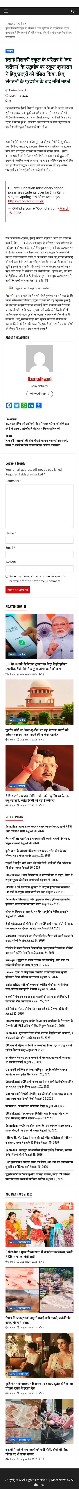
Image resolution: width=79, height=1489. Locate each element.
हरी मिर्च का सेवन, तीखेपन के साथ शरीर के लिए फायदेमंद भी (36, 1008)
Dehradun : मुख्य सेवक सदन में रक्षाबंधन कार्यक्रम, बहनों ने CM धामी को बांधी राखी (39, 1254)
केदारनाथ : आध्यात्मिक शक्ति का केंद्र (25, 1106)
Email (10, 548)
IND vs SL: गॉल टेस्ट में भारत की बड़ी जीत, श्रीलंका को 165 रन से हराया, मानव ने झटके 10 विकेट (39, 1139)
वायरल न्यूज (23, 1373)
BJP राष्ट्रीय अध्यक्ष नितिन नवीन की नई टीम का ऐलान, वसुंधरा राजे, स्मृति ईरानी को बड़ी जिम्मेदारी (37, 798)
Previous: (37, 423)
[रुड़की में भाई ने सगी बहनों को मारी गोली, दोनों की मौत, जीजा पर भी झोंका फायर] (39, 1421)
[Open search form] (72, 11)
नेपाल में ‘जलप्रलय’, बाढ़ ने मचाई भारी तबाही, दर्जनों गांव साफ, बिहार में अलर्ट (38, 1320)
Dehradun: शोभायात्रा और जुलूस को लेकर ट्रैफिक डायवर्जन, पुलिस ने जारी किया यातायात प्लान (38, 901)
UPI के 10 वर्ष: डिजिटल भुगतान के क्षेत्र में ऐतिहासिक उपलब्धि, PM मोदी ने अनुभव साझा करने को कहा (36, 666)
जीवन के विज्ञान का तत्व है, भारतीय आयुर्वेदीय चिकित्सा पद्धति (37, 911)
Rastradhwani (17, 90)
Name (11, 533)
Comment (14, 481)
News (12, 654)
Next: (37, 440)
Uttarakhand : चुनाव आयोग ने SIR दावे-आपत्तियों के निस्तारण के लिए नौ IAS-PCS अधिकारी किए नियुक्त (39, 1023)
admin (11, 673)
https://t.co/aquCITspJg (26, 201)
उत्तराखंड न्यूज (24, 1242)
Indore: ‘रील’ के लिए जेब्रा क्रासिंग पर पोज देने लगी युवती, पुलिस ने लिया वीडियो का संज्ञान (36, 974)
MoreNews (58, 1480)
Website (11, 562)
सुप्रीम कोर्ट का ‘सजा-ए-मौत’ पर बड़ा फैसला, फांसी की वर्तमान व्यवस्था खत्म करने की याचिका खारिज (37, 732)
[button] (6, 11)
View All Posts (39, 394)
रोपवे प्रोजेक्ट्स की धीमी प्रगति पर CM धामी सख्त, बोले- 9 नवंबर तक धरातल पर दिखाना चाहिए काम (39, 926)
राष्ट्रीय (10, 51)
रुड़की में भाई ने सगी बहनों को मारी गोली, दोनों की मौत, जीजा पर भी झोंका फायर (37, 1451)
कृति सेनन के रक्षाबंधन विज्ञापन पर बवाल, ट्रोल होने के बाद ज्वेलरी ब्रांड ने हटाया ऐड (39, 1385)
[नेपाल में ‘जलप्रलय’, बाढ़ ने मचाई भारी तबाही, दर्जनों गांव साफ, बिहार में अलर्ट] (39, 1290)
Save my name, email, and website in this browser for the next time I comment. (37, 578)
